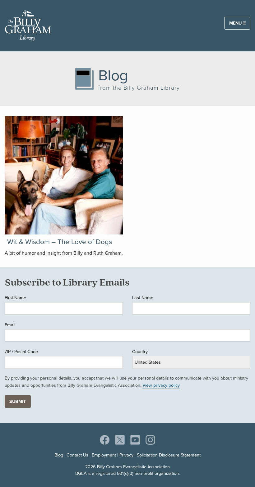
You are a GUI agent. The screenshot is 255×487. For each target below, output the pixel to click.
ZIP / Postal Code (21, 351)
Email (10, 324)
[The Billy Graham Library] (28, 24)
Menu (236, 23)
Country (140, 351)
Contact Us (77, 455)
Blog (58, 455)
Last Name (142, 297)
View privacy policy (161, 385)
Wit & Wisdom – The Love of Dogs (59, 242)
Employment (104, 455)
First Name (15, 297)
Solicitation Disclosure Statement (169, 455)
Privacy (126, 455)
